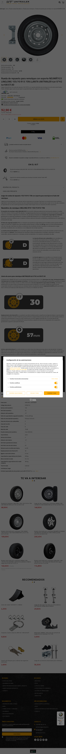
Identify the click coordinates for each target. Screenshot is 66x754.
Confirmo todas (51, 393)
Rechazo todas (34, 393)
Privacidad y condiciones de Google (18, 369)
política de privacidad (15, 368)
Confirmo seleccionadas (15, 393)
